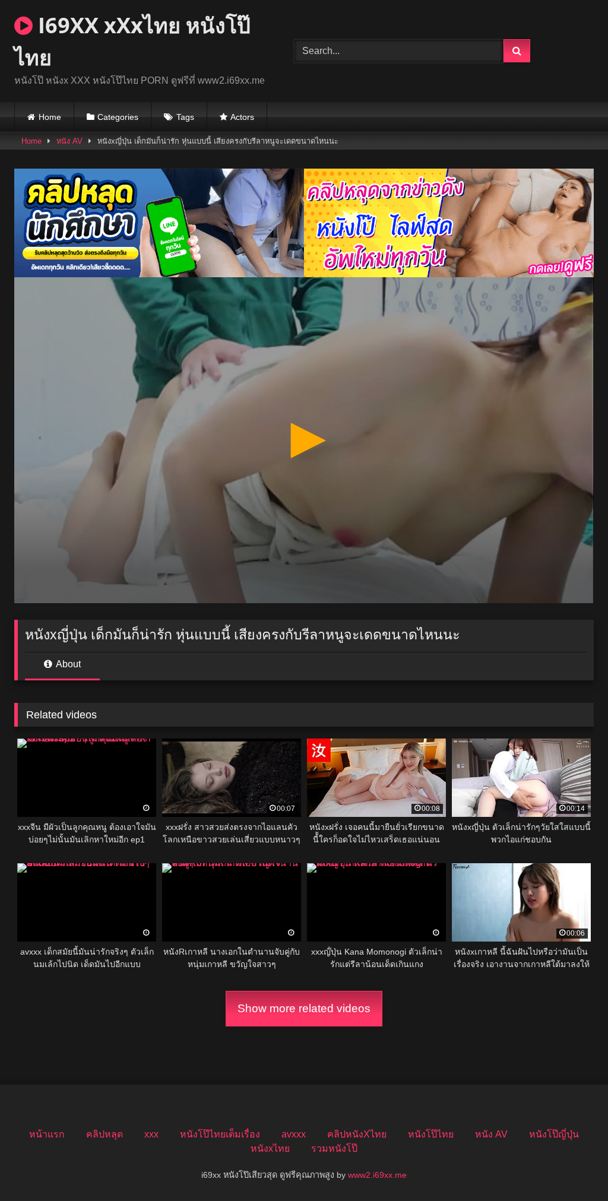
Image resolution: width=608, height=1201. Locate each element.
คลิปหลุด (104, 1134)
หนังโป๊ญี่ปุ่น (554, 1134)
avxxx (293, 1134)
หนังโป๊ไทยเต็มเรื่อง (220, 1134)
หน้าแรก (47, 1134)
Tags (185, 117)
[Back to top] (571, 1165)
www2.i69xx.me (377, 1175)
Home (50, 117)
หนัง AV (69, 141)
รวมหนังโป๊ (334, 1148)
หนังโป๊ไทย (431, 1134)
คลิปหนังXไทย (357, 1134)
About (67, 664)
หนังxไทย (270, 1148)
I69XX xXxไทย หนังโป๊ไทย (132, 41)
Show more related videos (304, 1008)
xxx (151, 1134)
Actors (242, 117)
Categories (117, 117)
